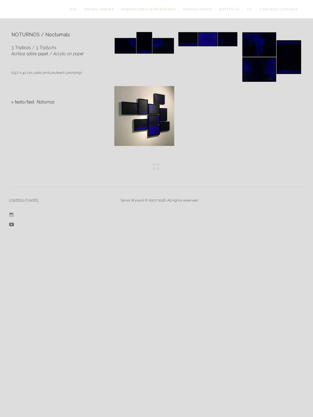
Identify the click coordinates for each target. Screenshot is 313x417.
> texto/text (33, 102)
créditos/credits (24, 200)
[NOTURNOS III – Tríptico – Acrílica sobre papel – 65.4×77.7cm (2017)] (272, 57)
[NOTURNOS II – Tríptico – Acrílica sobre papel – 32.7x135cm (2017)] (208, 39)
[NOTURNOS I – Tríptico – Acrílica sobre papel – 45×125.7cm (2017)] (144, 43)
